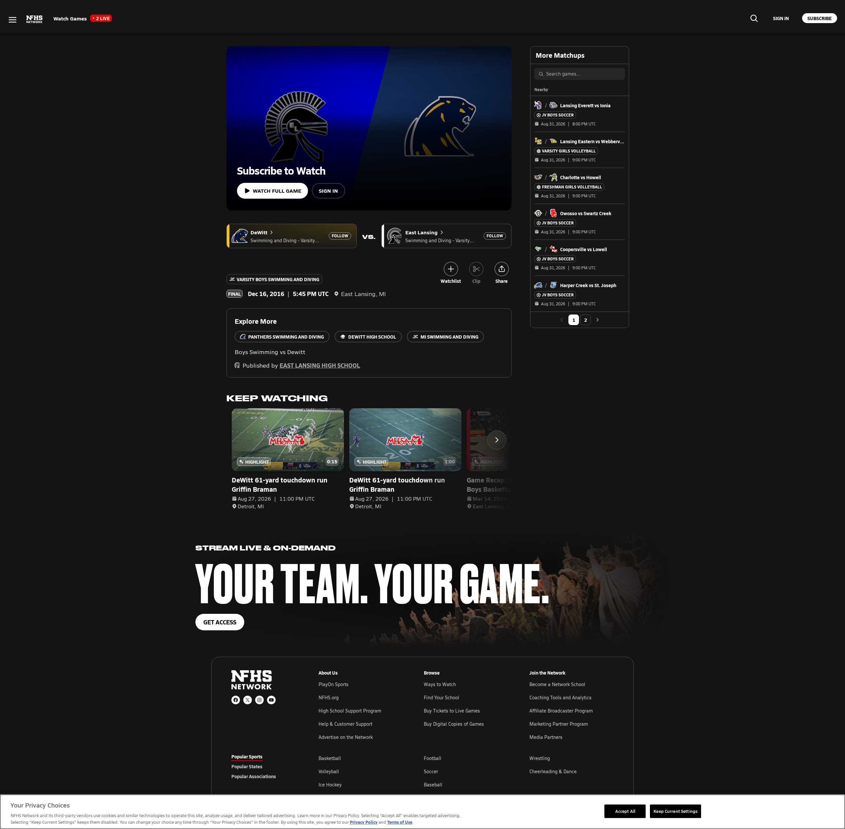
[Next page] (597, 320)
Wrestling (539, 758)
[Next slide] (496, 439)
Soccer (431, 771)
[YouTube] (271, 700)
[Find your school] (754, 18)
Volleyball (329, 771)
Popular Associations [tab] (253, 776)
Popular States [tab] (246, 766)
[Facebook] (235, 700)
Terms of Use (399, 822)
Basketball (330, 758)
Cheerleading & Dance (553, 771)
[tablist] (264, 766)
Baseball (433, 784)
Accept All (625, 811)
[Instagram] (259, 700)
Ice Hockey (330, 784)
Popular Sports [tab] (246, 756)
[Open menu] (12, 20)
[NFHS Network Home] (34, 19)
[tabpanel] (466, 771)
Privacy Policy (364, 822)
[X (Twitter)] (247, 700)
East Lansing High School (320, 365)
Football (432, 758)
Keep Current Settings (675, 811)
